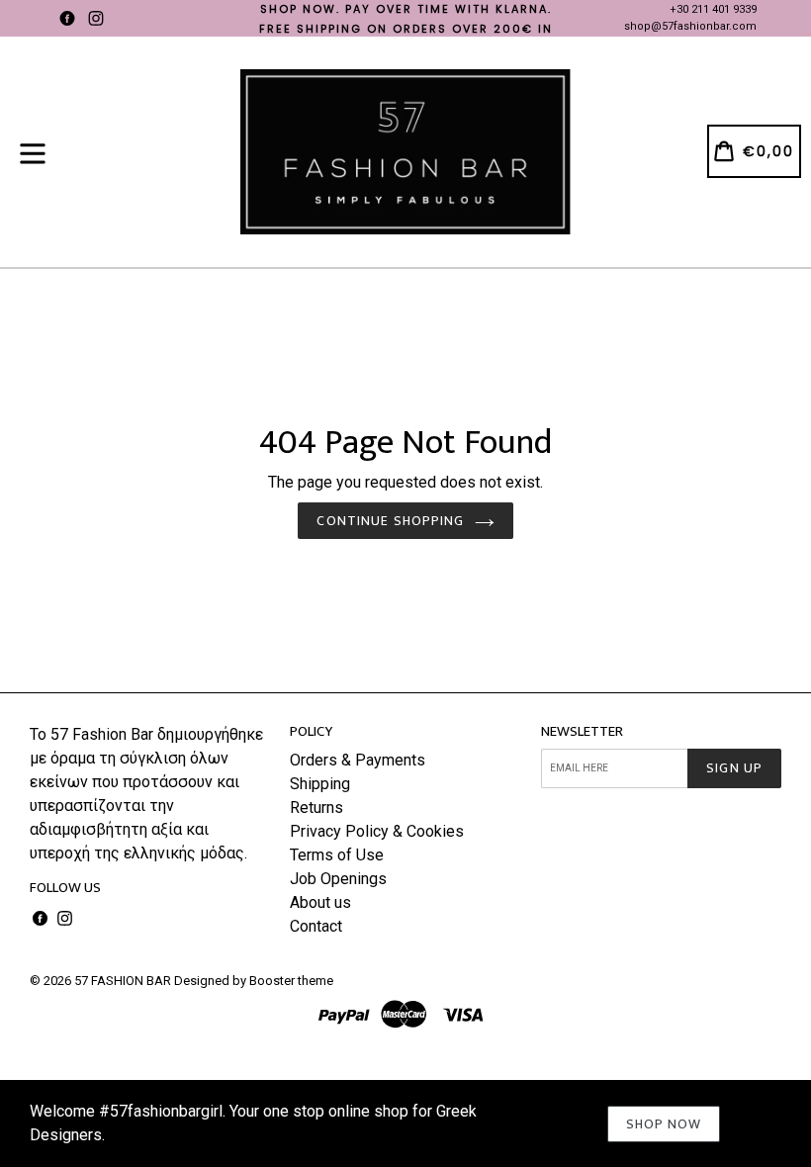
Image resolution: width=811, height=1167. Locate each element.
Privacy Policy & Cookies (377, 831)
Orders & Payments (357, 760)
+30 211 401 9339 (713, 9)
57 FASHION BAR (122, 980)
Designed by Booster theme (253, 980)
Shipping (320, 783)
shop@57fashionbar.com (690, 26)
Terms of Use (337, 855)
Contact (316, 926)
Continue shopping (390, 520)
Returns (316, 807)
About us (320, 902)
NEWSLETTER (582, 732)
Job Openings (338, 878)
